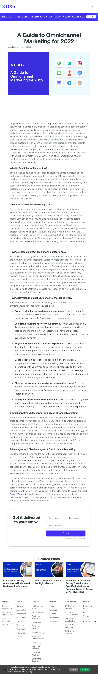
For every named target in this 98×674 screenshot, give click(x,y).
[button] (92, 6)
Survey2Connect (18, 494)
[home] (9, 6)
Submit (66, 533)
